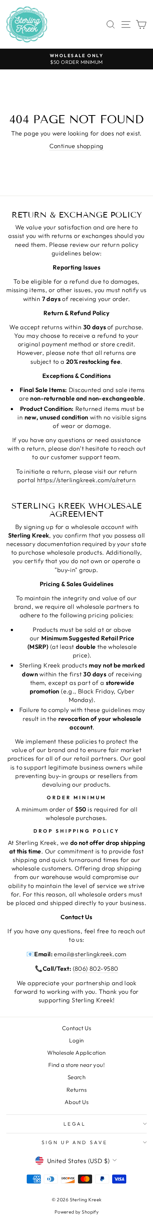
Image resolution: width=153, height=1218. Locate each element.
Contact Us (76, 1028)
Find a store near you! (76, 1064)
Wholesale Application (76, 1052)
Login (76, 1040)
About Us (76, 1102)
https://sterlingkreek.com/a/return (86, 480)
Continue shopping (76, 146)
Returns (76, 1089)
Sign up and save (75, 1142)
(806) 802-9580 (95, 968)
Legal (75, 1124)
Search (76, 1077)
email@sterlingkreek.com (90, 954)
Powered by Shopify (76, 1212)
